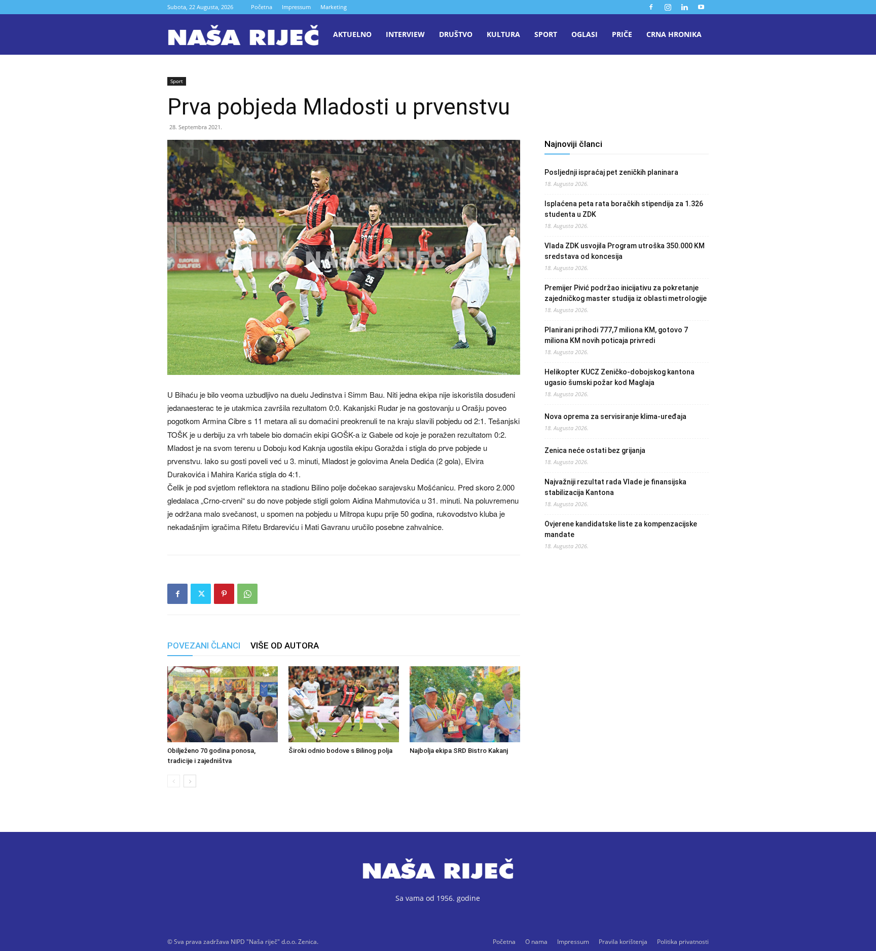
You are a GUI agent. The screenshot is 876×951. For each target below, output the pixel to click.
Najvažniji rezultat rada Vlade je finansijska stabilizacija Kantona (615, 487)
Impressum (296, 7)
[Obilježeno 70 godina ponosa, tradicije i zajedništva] (222, 704)
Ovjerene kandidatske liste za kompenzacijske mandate (620, 529)
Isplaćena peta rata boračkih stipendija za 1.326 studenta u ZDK (623, 209)
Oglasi (584, 34)
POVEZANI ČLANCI (203, 645)
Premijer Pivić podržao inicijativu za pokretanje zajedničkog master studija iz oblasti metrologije (625, 293)
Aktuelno (352, 34)
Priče (622, 34)
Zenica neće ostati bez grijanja (594, 450)
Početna (261, 7)
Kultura (503, 34)
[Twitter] (201, 594)
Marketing (333, 7)
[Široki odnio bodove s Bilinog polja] (343, 704)
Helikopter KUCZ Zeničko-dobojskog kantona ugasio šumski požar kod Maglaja (619, 377)
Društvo (455, 34)
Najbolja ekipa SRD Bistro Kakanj (459, 750)
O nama (536, 941)
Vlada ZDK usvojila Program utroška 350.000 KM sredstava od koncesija (624, 251)
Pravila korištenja (623, 941)
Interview (405, 34)
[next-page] (190, 781)
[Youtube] (701, 7)
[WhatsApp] (247, 594)
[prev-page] (173, 781)
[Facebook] (651, 7)
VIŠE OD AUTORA (284, 645)
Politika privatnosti (683, 941)
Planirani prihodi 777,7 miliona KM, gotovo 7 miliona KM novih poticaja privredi (616, 335)
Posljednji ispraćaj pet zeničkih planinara (611, 172)
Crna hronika (674, 34)
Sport (545, 34)
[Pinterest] (224, 594)
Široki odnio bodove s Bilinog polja (340, 750)
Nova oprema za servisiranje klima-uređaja (615, 416)
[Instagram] (667, 7)
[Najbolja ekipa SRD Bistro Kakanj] (465, 704)
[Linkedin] (684, 7)
